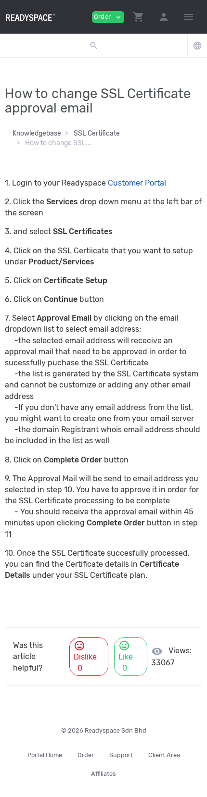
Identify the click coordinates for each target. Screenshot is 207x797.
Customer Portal (138, 182)
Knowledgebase (37, 133)
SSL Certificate (97, 133)
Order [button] (108, 17)
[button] (138, 16)
